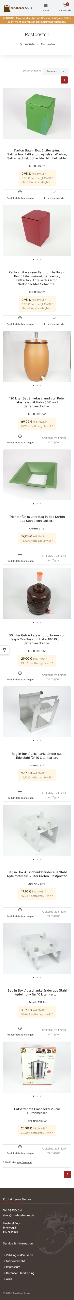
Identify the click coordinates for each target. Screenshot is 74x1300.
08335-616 (15, 1210)
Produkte (29, 44)
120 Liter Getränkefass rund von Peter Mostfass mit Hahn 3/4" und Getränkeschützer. (37, 402)
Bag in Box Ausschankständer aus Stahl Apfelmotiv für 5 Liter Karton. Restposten (37, 874)
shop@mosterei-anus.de (18, 1215)
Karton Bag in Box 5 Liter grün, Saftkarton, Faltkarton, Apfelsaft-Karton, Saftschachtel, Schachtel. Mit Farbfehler (37, 154)
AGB (9, 1279)
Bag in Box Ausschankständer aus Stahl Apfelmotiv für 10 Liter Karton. (37, 992)
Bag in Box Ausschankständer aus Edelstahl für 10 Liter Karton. (37, 756)
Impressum (13, 1267)
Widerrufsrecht (15, 1261)
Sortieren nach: (32, 70)
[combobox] (55, 71)
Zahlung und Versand (19, 1255)
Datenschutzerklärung (20, 1273)
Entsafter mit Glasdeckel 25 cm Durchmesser (37, 1111)
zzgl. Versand (24, 1162)
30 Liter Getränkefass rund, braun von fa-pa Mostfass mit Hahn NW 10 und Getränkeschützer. (37, 639)
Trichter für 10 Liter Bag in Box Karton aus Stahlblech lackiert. (37, 519)
